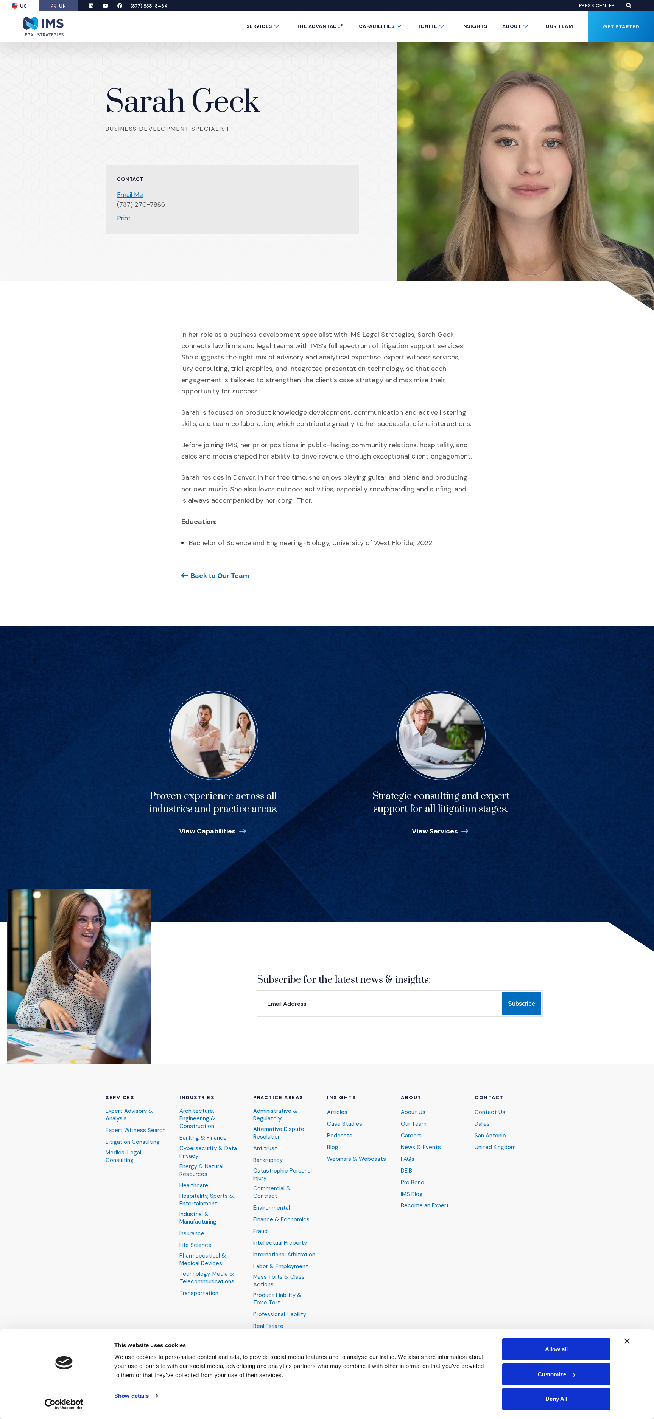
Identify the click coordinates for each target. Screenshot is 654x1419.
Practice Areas (278, 1098)
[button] (628, 5)
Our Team (559, 26)
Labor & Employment (280, 1266)
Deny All (556, 1399)
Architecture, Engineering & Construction (197, 1119)
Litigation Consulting (133, 1142)
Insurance (191, 1233)
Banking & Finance (203, 1138)
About (511, 26)
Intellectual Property (280, 1243)
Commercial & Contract (272, 1192)
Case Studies (344, 1124)
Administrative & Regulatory (275, 1115)
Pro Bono (412, 1182)
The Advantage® (320, 26)
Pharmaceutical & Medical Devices (202, 1259)
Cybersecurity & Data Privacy (208, 1152)
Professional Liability (279, 1314)
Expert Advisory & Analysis (129, 1115)
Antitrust (265, 1148)
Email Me (130, 195)
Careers (411, 1135)
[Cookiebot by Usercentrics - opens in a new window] (64, 1404)
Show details (131, 1396)
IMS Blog (412, 1194)
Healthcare (193, 1185)
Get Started (621, 26)
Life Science (195, 1245)
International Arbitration (284, 1254)
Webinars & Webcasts (356, 1159)
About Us (413, 1112)
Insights (474, 26)
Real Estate (268, 1326)
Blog (332, 1147)
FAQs (407, 1159)
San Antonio (490, 1135)
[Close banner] (627, 1341)
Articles (337, 1112)
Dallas (482, 1124)
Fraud (260, 1231)
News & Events (421, 1147)
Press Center (597, 6)
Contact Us (490, 1112)
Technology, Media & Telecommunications (206, 1277)
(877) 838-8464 (149, 6)
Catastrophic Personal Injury (282, 1174)
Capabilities (376, 26)
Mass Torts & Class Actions (279, 1280)
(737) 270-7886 (141, 204)
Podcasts (339, 1135)
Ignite (428, 26)
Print (124, 218)
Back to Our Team (220, 575)
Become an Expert (425, 1205)
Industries (197, 1098)
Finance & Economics (281, 1219)
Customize (552, 1374)
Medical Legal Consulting (123, 1156)
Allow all (556, 1349)
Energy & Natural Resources (201, 1170)
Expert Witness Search (136, 1130)
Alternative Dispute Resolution (278, 1133)
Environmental (271, 1207)
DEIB (406, 1170)
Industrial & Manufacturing (197, 1218)
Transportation (198, 1293)
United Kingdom (495, 1147)
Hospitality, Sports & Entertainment (206, 1200)
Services (259, 26)
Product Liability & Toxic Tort (277, 1299)
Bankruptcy (268, 1160)
